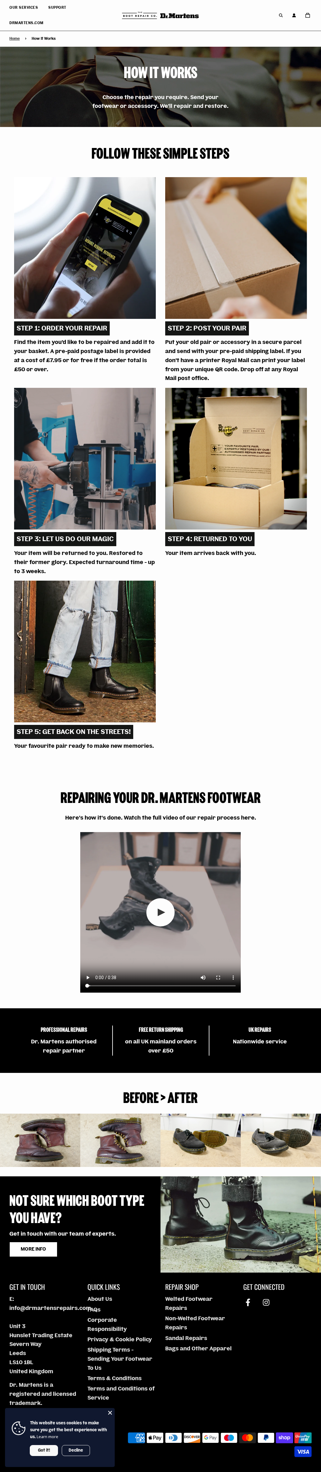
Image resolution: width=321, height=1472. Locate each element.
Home (14, 38)
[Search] (280, 15)
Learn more (47, 1436)
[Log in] (294, 15)
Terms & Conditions (114, 1378)
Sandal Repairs (186, 1338)
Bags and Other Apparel (198, 1348)
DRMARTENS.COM (26, 23)
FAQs (94, 1309)
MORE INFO (33, 1249)
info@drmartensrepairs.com (50, 1308)
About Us (99, 1299)
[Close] (110, 1413)
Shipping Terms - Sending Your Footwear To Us (119, 1359)
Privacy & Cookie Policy (119, 1339)
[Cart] (308, 15)
